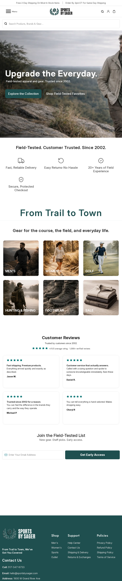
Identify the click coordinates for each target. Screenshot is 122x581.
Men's (54, 542)
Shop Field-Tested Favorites (65, 94)
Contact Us (74, 547)
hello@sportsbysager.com (24, 573)
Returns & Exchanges (79, 557)
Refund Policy (104, 547)
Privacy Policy (104, 542)
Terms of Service (106, 557)
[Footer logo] (18, 546)
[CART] (114, 11)
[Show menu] (8, 11)
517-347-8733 (16, 567)
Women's (56, 547)
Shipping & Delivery (78, 552)
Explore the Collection (23, 94)
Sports (54, 552)
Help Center (74, 542)
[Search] (102, 11)
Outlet (54, 557)
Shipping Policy (105, 552)
